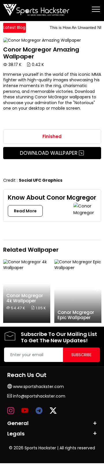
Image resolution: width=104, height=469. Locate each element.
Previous (8, 290)
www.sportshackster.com (38, 386)
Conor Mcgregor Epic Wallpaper (75, 315)
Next (96, 290)
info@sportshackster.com (38, 396)
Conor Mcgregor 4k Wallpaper (24, 298)
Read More (25, 211)
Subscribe (81, 355)
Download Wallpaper (49, 153)
